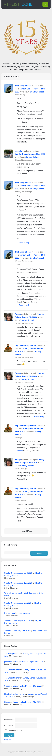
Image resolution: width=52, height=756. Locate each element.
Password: (8, 725)
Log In (9, 735)
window (20, 450)
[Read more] (23, 243)
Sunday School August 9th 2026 (17, 603)
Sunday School (37, 92)
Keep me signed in (15, 731)
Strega (18, 314)
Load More (27, 531)
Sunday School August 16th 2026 (18, 583)
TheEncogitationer (23, 86)
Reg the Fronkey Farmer (25, 345)
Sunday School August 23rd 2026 (30, 154)
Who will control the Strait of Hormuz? (20, 593)
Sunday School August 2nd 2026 (18, 620)
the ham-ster (9, 613)
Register (7, 740)
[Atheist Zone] (18, 5)
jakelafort (19, 151)
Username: (9, 720)
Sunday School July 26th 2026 (17, 630)
